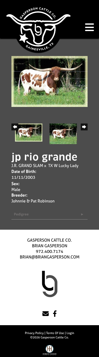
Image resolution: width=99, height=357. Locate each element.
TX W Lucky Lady (63, 165)
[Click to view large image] (49, 81)
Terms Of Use (55, 333)
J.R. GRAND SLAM (27, 165)
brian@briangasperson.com (49, 257)
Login (70, 333)
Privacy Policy (34, 333)
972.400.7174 (49, 251)
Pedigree (21, 214)
